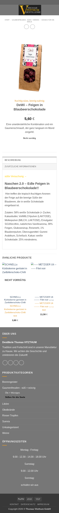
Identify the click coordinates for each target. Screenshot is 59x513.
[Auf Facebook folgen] (5, 362)
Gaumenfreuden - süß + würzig (25, 20)
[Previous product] (32, 26)
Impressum (43, 504)
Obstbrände (8, 409)
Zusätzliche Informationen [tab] (20, 166)
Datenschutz (28, 504)
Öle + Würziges (12, 393)
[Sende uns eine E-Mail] (15, 362)
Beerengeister (9, 382)
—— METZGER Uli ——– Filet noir (44, 298)
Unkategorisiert (10, 427)
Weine (5, 433)
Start (7, 20)
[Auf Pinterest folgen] (21, 362)
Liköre (5, 404)
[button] (4, 10)
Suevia (6, 421)
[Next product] (26, 26)
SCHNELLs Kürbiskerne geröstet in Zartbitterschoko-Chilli (15, 299)
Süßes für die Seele (15, 397)
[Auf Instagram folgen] (10, 362)
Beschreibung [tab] (13, 160)
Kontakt (14, 504)
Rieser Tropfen (10, 415)
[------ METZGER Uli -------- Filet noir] (44, 278)
